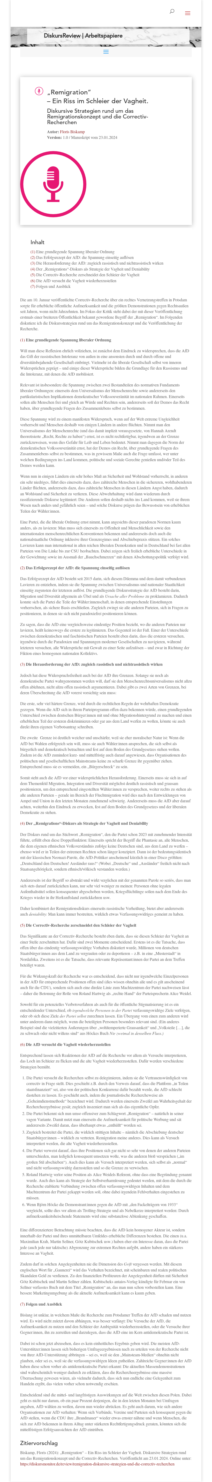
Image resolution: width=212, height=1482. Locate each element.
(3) (33, 263)
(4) (33, 269)
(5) (33, 274)
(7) (33, 286)
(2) (33, 257)
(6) (33, 280)
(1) (33, 251)
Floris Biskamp (72, 131)
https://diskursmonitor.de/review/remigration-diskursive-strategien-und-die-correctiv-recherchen (97, 1463)
